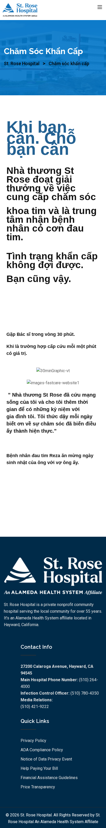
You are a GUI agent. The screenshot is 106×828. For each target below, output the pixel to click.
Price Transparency (38, 786)
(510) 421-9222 (35, 706)
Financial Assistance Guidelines (49, 777)
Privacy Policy (33, 740)
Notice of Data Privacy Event (46, 759)
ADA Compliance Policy (42, 749)
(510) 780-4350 (84, 693)
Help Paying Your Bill (39, 768)
